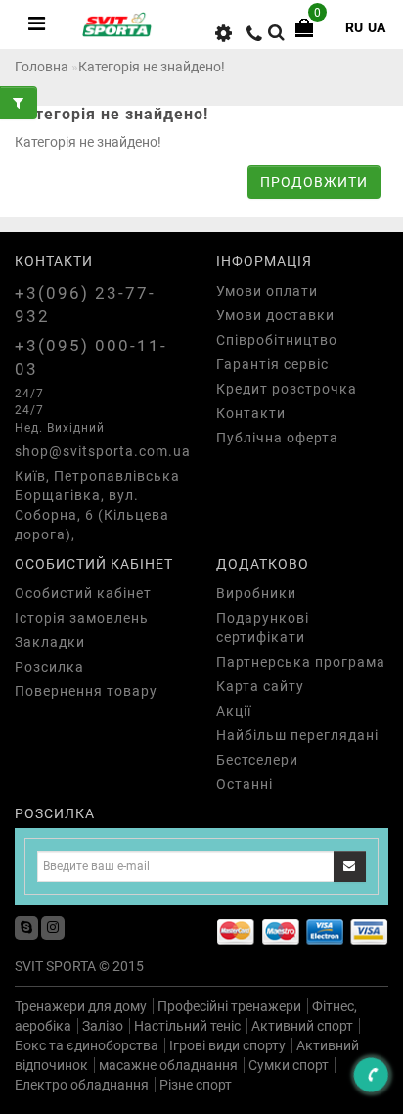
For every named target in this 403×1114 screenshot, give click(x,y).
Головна (41, 66)
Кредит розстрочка (286, 388)
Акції (233, 711)
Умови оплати (267, 291)
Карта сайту (260, 686)
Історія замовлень (82, 618)
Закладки (50, 642)
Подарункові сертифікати (262, 627)
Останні (244, 784)
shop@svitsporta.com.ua (101, 451)
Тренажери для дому (81, 1006)
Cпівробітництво (276, 340)
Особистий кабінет (83, 593)
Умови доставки (275, 315)
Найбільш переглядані (297, 735)
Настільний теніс (187, 1026)
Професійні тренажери (229, 1006)
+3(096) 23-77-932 (85, 304)
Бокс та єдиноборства (86, 1045)
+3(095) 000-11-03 (91, 357)
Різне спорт (195, 1084)
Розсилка (49, 666)
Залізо (102, 1026)
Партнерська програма (300, 662)
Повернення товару (86, 691)
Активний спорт (302, 1026)
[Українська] (376, 27)
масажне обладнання (168, 1065)
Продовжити (314, 182)
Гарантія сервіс (272, 364)
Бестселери (257, 759)
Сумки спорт (288, 1065)
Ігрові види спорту (227, 1045)
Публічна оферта (277, 437)
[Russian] (354, 27)
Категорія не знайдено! (151, 66)
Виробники (256, 593)
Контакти (251, 413)
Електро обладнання (82, 1084)
